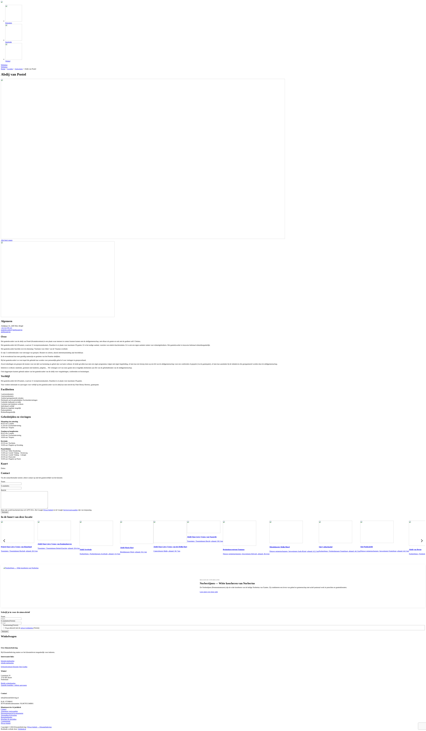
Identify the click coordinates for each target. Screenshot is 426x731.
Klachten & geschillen (8, 719)
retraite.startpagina (7, 663)
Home (3, 69)
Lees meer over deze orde (209, 592)
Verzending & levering (9, 715)
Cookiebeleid (5, 721)
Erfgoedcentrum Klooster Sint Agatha (14, 667)
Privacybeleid (48, 510)
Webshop (4, 65)
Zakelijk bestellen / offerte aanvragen (14, 685)
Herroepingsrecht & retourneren (12, 713)
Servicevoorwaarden (70, 510)
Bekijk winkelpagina (8, 683)
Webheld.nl (22, 729)
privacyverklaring (27, 628)
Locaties (10, 69)
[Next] (421, 540)
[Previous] (4, 540)
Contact (3, 709)
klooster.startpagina (7, 661)
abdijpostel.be (6, 332)
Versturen (5, 512)
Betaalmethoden (6, 717)
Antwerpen (19, 69)
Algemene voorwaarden (9, 711)
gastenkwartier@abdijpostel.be (11, 330)
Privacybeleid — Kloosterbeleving (39, 727)
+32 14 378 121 (6, 328)
